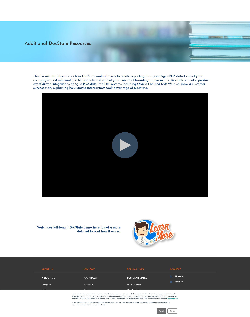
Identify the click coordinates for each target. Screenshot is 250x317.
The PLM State (134, 284)
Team (44, 290)
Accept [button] (161, 311)
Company (46, 284)
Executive (88, 284)
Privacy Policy (172, 299)
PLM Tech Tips (133, 290)
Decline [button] (172, 311)
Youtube (179, 281)
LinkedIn (179, 276)
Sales (86, 290)
